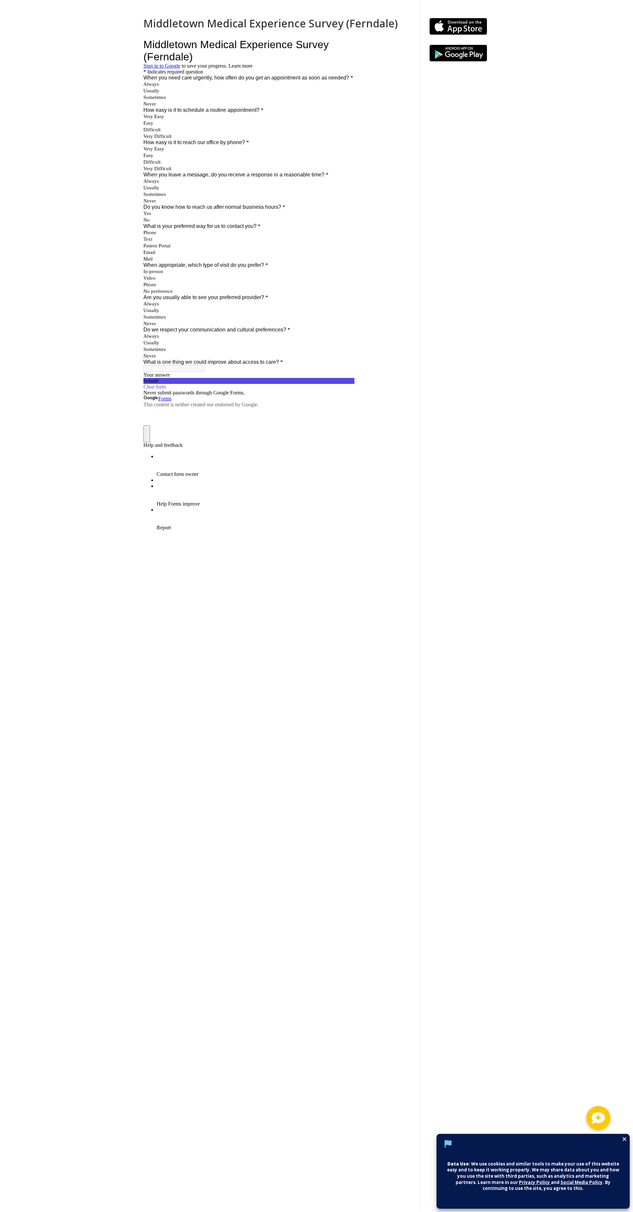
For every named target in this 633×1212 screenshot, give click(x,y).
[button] (598, 1118)
